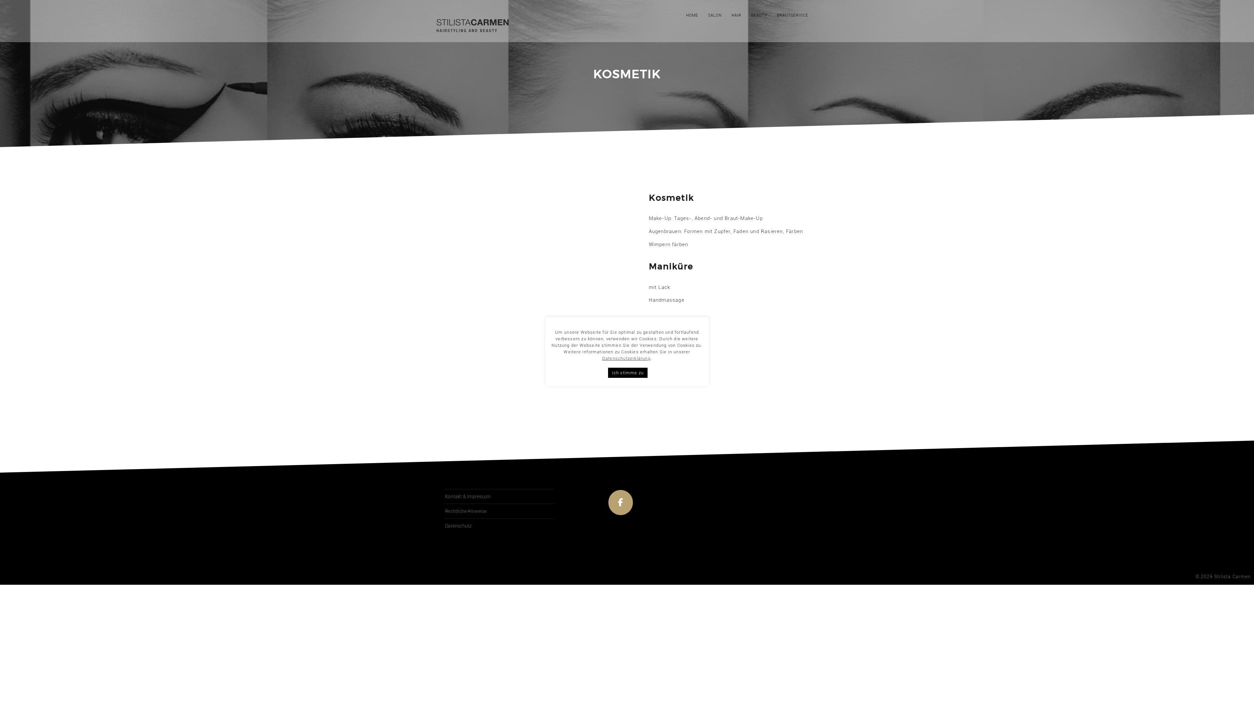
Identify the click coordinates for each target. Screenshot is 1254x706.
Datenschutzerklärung (626, 358)
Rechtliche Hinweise (466, 511)
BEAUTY (759, 15)
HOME (692, 15)
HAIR (736, 15)
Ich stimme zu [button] (628, 372)
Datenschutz (458, 526)
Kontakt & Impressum (467, 496)
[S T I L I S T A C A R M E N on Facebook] (620, 502)
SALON (715, 15)
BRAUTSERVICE (792, 15)
